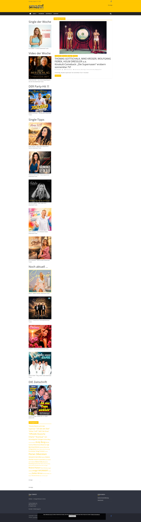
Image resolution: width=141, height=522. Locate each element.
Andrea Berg (46, 439)
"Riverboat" (39, 437)
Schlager (70, 56)
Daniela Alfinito (43, 447)
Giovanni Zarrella (35, 457)
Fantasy (46, 451)
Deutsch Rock (58, 56)
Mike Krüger (83, 69)
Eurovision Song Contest (36, 451)
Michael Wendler (32, 465)
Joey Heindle (48, 459)
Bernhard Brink (34, 447)
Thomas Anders (46, 473)
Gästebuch (49, 13)
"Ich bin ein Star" (43, 428)
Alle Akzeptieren (72, 516)
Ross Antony (44, 468)
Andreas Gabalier (32, 442)
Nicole (40, 465)
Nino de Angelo (45, 465)
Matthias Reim (37, 463)
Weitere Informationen (95, 514)
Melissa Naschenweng (45, 463)
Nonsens (64, 56)
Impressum (100, 500)
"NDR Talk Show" (43, 431)
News (34, 13)
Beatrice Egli (45, 445)
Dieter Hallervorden (41, 449)
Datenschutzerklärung (103, 498)
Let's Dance (32, 462)
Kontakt (56, 13)
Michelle (37, 465)
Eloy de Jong (47, 449)
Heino (43, 457)
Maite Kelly (39, 462)
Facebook (41, 13)
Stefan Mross (37, 473)
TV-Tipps (75, 56)
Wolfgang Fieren (98, 69)
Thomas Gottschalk (90, 69)
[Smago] (30, 13)
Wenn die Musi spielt (44, 475)
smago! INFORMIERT (40, 470)
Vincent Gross (35, 475)
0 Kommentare (69, 69)
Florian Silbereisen (38, 454)
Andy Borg (40, 442)
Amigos (40, 439)
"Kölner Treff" (33, 431)
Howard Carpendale (39, 459)
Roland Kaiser (34, 467)
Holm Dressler (77, 69)
